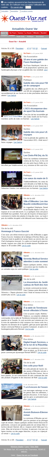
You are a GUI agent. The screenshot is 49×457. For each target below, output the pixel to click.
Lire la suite (26, 246)
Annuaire (4, 35)
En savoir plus (17, 7)
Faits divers (20, 39)
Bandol (43, 33)
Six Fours (12, 33)
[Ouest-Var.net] (23, 18)
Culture (3, 39)
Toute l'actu (20, 37)
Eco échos (40, 37)
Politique (30, 37)
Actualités (4, 11)
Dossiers (40, 39)
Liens (27, 447)
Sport (11, 39)
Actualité (22, 42)
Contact (12, 35)
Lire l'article (12, 95)
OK (28, 7)
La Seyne (28, 33)
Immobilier (14, 11)
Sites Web (34, 447)
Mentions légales (17, 447)
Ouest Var (4, 33)
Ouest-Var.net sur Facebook (27, 455)
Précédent (19, 48)
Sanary (20, 33)
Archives (4, 42)
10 (37, 48)
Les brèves (30, 39)
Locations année (27, 11)
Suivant (44, 48)
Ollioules (36, 33)
